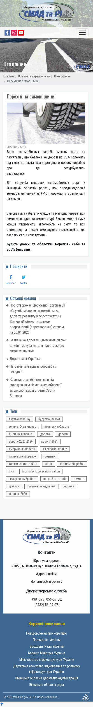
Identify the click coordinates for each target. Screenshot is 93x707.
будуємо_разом (49, 419)
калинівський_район (22, 456)
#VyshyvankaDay (19, 419)
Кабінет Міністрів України (46, 653)
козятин (49, 456)
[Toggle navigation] (82, 32)
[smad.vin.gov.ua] (46, 535)
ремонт (79, 479)
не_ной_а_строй (54, 479)
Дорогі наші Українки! (25, 359)
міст (11, 471)
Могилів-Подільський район (41, 471)
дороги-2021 (49, 441)
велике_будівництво (22, 426)
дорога (45, 434)
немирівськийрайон (22, 479)
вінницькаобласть (56, 426)
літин (48, 464)
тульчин (14, 486)
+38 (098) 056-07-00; (46, 599)
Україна (69, 486)
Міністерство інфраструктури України (46, 659)
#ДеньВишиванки (20, 434)
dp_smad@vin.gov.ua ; (46, 581)
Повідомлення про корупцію (46, 633)
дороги (63, 434)
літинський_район (72, 464)
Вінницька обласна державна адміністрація (46, 678)
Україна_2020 (18, 494)
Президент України (46, 640)
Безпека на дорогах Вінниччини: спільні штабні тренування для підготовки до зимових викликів (38, 345)
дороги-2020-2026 (21, 441)
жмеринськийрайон (22, 449)
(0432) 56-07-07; (47, 605)
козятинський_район (23, 464)
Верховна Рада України (47, 646)
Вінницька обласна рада (46, 685)
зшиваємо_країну (55, 449)
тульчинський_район (41, 486)
